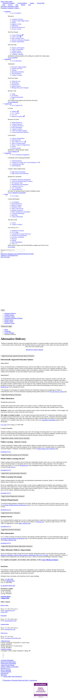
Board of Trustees (17, 205)
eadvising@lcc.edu (10, 629)
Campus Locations (17, 75)
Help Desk (15, 215)
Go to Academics (16, 13)
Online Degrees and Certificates (46, 448)
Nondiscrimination (6, 671)
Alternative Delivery (10, 313)
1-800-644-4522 (5, 641)
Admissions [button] (7, 59)
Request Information (17, 97)
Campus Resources (17, 124)
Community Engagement (48, 420)
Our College (15, 232)
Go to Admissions (17, 61)
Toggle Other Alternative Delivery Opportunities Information (16, 546)
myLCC (10, 5)
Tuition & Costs (16, 81)
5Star (3, 5)
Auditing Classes (9, 315)
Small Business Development (20, 184)
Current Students (22, 3)
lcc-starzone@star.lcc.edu (8, 585)
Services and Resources (18, 27)
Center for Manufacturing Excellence (22, 181)
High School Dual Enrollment (20, 173)
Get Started (15, 95)
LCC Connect (15, 113)
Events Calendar (16, 148)
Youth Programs (16, 165)
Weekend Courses (9, 323)
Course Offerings (17, 35)
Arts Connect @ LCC (18, 141)
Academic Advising (17, 19)
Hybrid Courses (8, 320)
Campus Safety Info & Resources (12, 676)
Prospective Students (9, 3)
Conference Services (17, 186)
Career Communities (17, 49)
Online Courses (8, 321)
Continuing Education (18, 164)
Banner (23, 5)
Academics (7, 331)
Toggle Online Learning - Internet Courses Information (15, 438)
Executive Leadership (18, 237)
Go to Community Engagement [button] (17, 192)
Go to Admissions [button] (13, 102)
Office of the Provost (17, 208)
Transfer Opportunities (18, 41)
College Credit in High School (20, 21)
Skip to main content (6, 1)
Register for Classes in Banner (34, 349)
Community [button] (7, 153)
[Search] (2, 252)
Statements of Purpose (18, 230)
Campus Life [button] (8, 103)
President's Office (16, 207)
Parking (14, 240)
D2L (17, 5)
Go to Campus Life (17, 105)
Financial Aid (15, 84)
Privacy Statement (6, 670)
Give (29, 5)
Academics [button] (7, 11)
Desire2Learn (4, 387)
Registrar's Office (16, 24)
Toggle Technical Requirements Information (12, 496)
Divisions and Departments (19, 235)
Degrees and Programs (18, 48)
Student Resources (17, 122)
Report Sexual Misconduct (8, 662)
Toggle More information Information (10, 529)
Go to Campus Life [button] (13, 151)
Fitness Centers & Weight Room (21, 145)
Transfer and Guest (17, 68)
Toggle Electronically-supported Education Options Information (17, 356)
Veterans (14, 70)
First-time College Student (19, 67)
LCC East (3, 424)
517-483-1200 (9, 579)
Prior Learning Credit (18, 38)
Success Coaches (16, 29)
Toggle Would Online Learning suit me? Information (14, 455)
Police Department (17, 127)
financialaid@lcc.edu (11, 620)
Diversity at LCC (6, 668)
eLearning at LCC (6, 451)
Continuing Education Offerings (13, 318)
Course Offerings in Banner (49, 560)
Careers (14, 223)
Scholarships (15, 83)
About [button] (6, 194)
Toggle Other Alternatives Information (11, 395)
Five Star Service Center (57, 391)
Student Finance (16, 86)
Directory (14, 239)
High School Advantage (18, 172)
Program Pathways (17, 52)
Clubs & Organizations (18, 138)
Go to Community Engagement (20, 154)
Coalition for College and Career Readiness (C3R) (26, 162)
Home (6, 329)
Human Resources (17, 203)
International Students (18, 72)
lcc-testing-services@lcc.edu (13, 638)
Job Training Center (17, 183)
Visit (13, 99)
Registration (15, 25)
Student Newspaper (17, 116)
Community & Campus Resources (21, 234)
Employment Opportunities (8, 663)
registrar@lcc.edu (10, 610)
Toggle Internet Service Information (10, 513)
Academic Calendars (17, 54)
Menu (2, 310)
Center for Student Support (19, 130)
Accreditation (15, 202)
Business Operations (17, 210)
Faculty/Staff (40, 3)
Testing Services (4, 633)
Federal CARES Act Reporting (9, 666)
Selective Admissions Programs (20, 40)
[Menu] (19, 8)
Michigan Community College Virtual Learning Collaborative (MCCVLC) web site (24, 555)
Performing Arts (16, 140)
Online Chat (4, 612)
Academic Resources (17, 126)
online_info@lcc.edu (24, 523)
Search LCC (4, 250)
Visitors (32, 3)
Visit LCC (14, 243)
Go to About (15, 196)
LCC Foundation (16, 188)
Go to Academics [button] (13, 57)
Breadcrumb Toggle (6, 326)
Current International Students (20, 132)
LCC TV (14, 114)
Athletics (14, 111)
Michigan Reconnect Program (20, 88)
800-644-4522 (11, 581)
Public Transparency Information (21, 212)
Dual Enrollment (16, 73)
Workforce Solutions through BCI (21, 179)
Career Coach (16, 37)
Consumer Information (18, 213)
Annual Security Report (7, 665)
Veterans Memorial (17, 189)
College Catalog (16, 51)
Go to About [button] (11, 247)
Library (14, 22)
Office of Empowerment (18, 143)
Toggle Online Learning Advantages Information (13, 473)
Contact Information (17, 216)
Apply (13, 94)
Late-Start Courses (9, 316)
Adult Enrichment (17, 161)
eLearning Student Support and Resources (15, 505)
